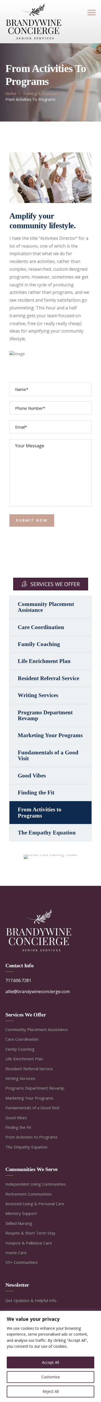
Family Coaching (39, 644)
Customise (50, 1376)
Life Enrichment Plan (44, 661)
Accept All (50, 1362)
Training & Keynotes (40, 93)
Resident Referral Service (48, 678)
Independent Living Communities (35, 1184)
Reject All (51, 1391)
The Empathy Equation (47, 832)
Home (10, 93)
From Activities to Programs (39, 812)
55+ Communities (21, 1262)
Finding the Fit (36, 792)
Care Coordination (41, 627)
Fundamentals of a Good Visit (48, 755)
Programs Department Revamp (45, 715)
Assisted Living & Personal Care (34, 1203)
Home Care (16, 1252)
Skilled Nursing (18, 1223)
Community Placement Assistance (46, 607)
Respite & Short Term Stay (30, 1233)
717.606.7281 (18, 980)
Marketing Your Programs (50, 735)
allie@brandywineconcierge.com (37, 991)
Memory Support (21, 1213)
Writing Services (38, 695)
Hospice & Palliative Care (28, 1243)
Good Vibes (32, 775)
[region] (50, 1356)
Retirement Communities (28, 1194)
